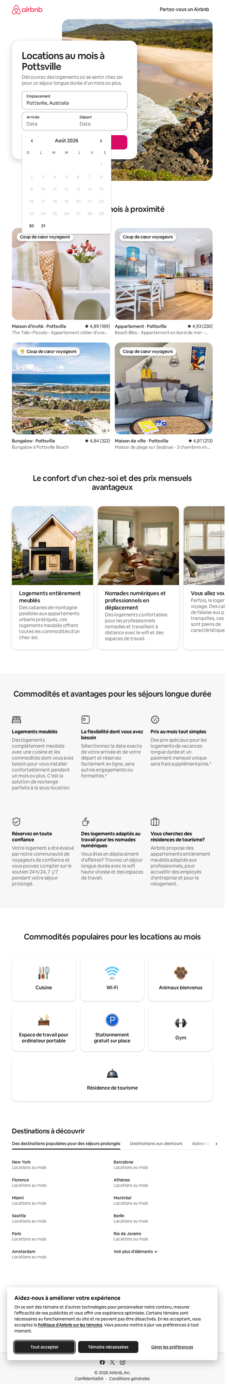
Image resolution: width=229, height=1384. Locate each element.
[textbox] (48, 123)
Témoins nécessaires (108, 1347)
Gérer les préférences (172, 1347)
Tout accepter (44, 1347)
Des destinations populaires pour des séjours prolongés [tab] (66, 1143)
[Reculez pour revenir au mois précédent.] (32, 141)
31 (43, 226)
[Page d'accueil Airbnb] (27, 9)
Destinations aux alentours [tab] (156, 1143)
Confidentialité (89, 1378)
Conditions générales (129, 1378)
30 (31, 226)
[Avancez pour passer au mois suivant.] (101, 141)
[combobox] (75, 103)
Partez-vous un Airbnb (184, 9)
